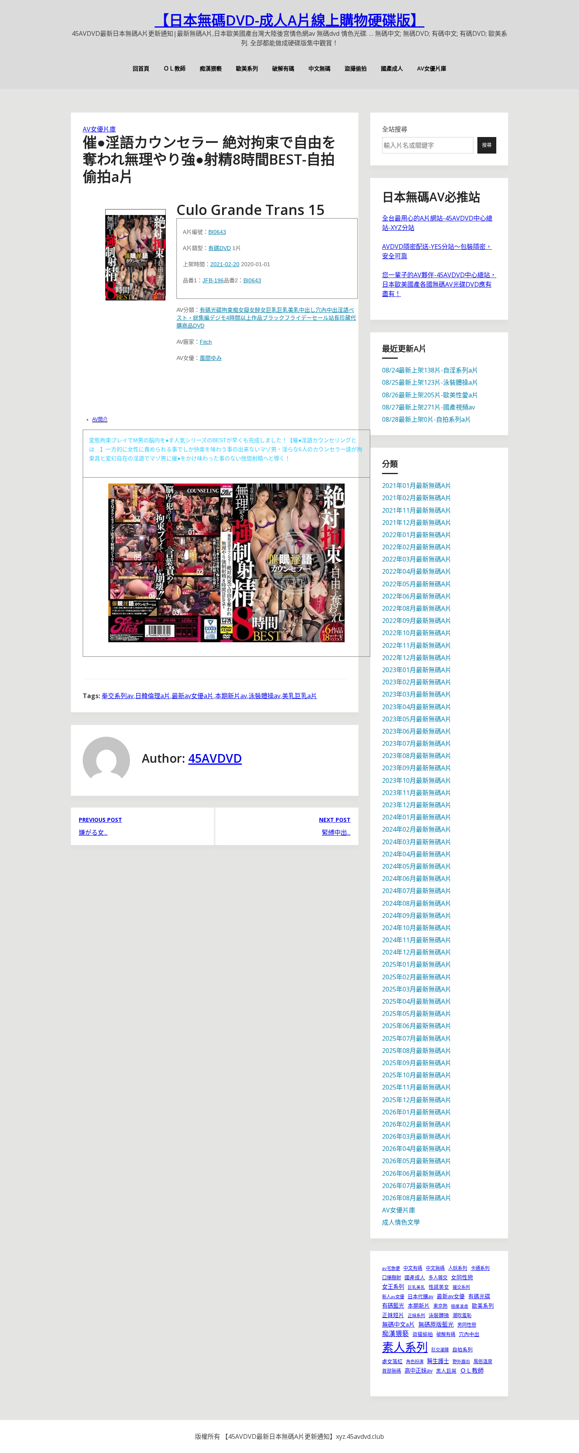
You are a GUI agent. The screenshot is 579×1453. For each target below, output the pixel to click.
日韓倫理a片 (152, 695)
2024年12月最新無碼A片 (416, 952)
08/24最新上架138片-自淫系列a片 (430, 370)
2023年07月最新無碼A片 (416, 743)
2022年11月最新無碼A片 (416, 645)
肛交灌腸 (440, 1350)
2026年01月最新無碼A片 (416, 1112)
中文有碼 (412, 1268)
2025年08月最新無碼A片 (416, 1050)
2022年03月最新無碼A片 (416, 559)
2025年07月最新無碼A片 (416, 1038)
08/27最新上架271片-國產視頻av (428, 407)
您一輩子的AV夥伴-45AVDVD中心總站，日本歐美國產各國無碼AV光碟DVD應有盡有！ (439, 284)
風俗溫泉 (482, 1361)
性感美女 (439, 1286)
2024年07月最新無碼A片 (416, 890)
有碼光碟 (211, 310)
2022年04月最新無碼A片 (416, 571)
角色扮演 (414, 1361)
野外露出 (461, 1361)
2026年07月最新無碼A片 (416, 1185)
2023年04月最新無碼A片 (416, 706)
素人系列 (405, 1347)
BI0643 (217, 232)
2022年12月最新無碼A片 (416, 657)
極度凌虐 (459, 1306)
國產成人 (392, 68)
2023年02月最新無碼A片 (416, 682)
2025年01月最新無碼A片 (416, 964)
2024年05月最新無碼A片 (416, 866)
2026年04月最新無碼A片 (416, 1148)
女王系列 (393, 1286)
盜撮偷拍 (356, 68)
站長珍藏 (339, 318)
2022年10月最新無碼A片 (416, 632)
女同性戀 (462, 1277)
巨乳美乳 (288, 310)
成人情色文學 (401, 1222)
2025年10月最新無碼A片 (416, 1075)
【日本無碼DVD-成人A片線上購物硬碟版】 (290, 20)
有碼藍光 (393, 1305)
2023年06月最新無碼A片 (416, 731)
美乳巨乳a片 (299, 695)
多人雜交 (438, 1277)
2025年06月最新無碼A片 (416, 1025)
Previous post (100, 819)
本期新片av (231, 695)
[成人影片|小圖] (135, 252)
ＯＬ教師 (174, 68)
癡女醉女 (255, 310)
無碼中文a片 (398, 1324)
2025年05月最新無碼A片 (416, 1013)
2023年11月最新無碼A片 (416, 792)
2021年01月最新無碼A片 (416, 485)
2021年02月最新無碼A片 (416, 497)
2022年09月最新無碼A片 (416, 620)
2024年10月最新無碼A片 (416, 927)
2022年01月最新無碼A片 (416, 534)
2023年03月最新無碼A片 (416, 694)
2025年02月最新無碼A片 (416, 977)
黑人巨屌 (446, 1370)
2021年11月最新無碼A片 (416, 510)
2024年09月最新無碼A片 (416, 915)
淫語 (343, 310)
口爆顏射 (391, 1277)
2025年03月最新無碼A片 (416, 989)
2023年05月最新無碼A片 (416, 719)
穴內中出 (326, 310)
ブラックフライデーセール (295, 318)
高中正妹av (418, 1370)
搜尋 (487, 145)
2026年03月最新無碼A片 (416, 1136)
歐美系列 (247, 68)
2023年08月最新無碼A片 (416, 755)
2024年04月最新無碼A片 (416, 854)
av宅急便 (391, 1268)
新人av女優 (393, 1296)
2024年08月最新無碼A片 (416, 903)
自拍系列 (462, 1349)
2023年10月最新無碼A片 (416, 780)
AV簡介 (100, 419)
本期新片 (419, 1305)
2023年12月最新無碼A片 (416, 805)
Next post (335, 819)
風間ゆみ (211, 358)
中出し (307, 310)
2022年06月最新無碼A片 (416, 596)
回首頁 (141, 68)
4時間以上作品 (244, 318)
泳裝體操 (439, 1315)
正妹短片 (393, 1315)
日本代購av (420, 1296)
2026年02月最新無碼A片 (416, 1124)
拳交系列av (118, 695)
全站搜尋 (394, 129)
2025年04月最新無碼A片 (416, 1001)
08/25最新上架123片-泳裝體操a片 (430, 382)
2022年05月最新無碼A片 (416, 584)
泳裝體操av (264, 695)
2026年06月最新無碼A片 (416, 1173)
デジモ (218, 318)
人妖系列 (457, 1268)
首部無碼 (391, 1371)
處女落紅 (392, 1361)
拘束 (227, 310)
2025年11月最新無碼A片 (416, 1087)
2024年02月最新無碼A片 (416, 829)
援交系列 (461, 1287)
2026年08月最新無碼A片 (416, 1198)
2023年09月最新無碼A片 (416, 768)
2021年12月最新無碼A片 (416, 522)
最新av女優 (451, 1296)
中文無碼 (319, 68)
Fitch (206, 342)
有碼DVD (219, 248)
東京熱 (440, 1306)
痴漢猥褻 (211, 68)
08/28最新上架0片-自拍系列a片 (426, 419)
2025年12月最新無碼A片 (416, 1099)
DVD (198, 325)
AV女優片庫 (431, 68)
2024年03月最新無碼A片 (416, 842)
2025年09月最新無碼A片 (416, 1062)
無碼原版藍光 (436, 1324)
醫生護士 (438, 1361)
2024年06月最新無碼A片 (416, 878)
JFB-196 (213, 280)
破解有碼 (283, 68)
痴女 (238, 310)
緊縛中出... (336, 832)
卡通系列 (480, 1268)
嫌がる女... (93, 832)
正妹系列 (416, 1315)
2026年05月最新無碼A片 (416, 1160)
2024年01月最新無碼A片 (416, 817)
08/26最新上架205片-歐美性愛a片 (430, 395)
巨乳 (271, 310)
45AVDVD (215, 758)
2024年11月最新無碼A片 (416, 940)
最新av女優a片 (192, 695)
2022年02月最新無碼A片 (416, 547)
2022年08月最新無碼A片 (416, 608)
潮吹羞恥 (462, 1315)
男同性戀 (466, 1324)
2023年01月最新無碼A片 (416, 669)
